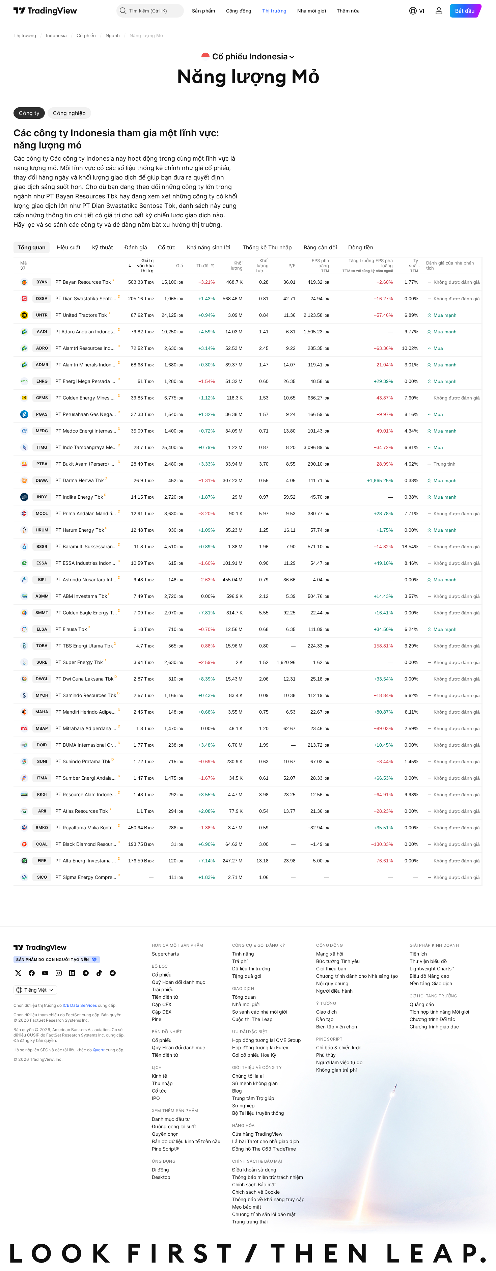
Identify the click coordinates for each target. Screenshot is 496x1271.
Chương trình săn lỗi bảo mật (264, 1214)
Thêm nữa (348, 10)
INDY (42, 496)
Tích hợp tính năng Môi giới (439, 1012)
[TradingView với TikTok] (99, 973)
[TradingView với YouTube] (45, 973)
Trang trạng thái (250, 1221)
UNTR (42, 314)
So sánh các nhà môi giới (259, 1012)
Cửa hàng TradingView (257, 1134)
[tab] (29, 113)
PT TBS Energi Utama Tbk (84, 645)
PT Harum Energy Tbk (79, 530)
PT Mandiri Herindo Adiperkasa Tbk (86, 712)
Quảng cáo (422, 1004)
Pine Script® (165, 1149)
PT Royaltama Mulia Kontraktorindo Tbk (86, 827)
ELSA (42, 629)
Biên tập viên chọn (336, 1026)
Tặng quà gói (246, 976)
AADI (42, 331)
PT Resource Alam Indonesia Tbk (86, 794)
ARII (42, 810)
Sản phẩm (203, 10)
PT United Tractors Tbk (81, 315)
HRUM (42, 529)
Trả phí (239, 961)
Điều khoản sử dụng (254, 1169)
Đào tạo (324, 1019)
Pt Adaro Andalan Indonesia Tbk (86, 331)
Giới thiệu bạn (331, 968)
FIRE (42, 860)
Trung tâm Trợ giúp (253, 1098)
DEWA (42, 480)
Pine (156, 1019)
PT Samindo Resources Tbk (85, 695)
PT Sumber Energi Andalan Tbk (86, 778)
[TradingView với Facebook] (31, 973)
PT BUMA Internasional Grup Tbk (86, 745)
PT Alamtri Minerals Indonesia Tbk (86, 364)
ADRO (42, 348)
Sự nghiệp (243, 1105)
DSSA (42, 298)
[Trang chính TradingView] (45, 11)
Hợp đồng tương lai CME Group (266, 1040)
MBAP (42, 728)
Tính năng (243, 954)
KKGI (42, 794)
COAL (42, 844)
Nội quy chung (332, 983)
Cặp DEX (161, 1012)
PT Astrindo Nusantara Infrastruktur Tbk (86, 579)
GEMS (42, 397)
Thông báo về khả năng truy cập (268, 1199)
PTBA (42, 463)
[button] (220, 11)
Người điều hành (334, 991)
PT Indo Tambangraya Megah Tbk (86, 447)
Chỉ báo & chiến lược (338, 1047)
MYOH (42, 695)
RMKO (42, 827)
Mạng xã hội (329, 954)
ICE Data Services (80, 1005)
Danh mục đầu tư (171, 1119)
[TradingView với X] (18, 973)
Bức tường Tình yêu (338, 961)
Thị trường (274, 10)
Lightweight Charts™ (432, 968)
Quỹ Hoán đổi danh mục (178, 982)
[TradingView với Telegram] (85, 973)
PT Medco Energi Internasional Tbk (86, 431)
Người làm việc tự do (339, 1062)
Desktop (161, 1177)
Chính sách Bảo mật (254, 1184)
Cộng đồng (239, 10)
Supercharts (165, 954)
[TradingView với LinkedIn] (72, 973)
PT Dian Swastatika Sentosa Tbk (86, 298)
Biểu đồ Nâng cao (429, 976)
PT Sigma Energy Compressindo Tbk (86, 877)
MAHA (41, 711)
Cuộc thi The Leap (252, 1019)
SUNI (42, 761)
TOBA (42, 645)
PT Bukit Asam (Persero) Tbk (86, 464)
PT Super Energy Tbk (79, 662)
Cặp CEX (161, 1004)
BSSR (41, 546)
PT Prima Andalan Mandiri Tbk (86, 513)
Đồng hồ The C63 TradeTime (264, 1149)
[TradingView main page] (40, 947)
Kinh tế (159, 1076)
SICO (42, 877)
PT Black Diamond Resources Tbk (86, 844)
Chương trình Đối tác (432, 1019)
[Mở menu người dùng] (439, 11)
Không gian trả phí (336, 1070)
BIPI (42, 579)
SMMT (41, 612)
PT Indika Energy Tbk (79, 497)
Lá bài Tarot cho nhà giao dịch (265, 1141)
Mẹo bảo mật (246, 1207)
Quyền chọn (165, 1134)
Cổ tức (159, 1091)
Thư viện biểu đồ (428, 961)
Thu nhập (162, 1083)
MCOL (42, 513)
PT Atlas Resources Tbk (81, 811)
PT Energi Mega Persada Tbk (86, 381)
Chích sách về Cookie (256, 1192)
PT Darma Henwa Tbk (79, 480)
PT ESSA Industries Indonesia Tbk (86, 563)
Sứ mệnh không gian (255, 1083)
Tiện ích (418, 954)
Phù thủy (326, 1055)
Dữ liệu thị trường (251, 968)
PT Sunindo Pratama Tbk (83, 761)
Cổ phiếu (161, 974)
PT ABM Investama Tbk (81, 596)
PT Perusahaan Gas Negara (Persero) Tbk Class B (86, 414)
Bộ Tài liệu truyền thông (258, 1113)
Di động (160, 1169)
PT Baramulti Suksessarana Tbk (86, 546)
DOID (42, 744)
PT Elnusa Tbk (71, 629)
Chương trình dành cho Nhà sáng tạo (357, 976)
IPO (156, 1098)
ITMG (42, 447)
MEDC (42, 430)
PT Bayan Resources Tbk (83, 282)
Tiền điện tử (165, 997)
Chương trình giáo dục (434, 1026)
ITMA (42, 777)
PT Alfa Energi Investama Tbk (86, 860)
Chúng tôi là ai (248, 1076)
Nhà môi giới (311, 10)
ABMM (42, 596)
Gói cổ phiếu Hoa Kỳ (254, 1055)
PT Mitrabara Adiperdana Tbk (86, 728)
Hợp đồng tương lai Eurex (260, 1047)
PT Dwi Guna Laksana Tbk (84, 679)
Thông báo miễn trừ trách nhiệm (267, 1177)
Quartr (99, 1049)
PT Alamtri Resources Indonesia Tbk (86, 348)
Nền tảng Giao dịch (431, 983)
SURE (41, 662)
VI (421, 10)
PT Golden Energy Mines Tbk (86, 397)
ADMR (42, 364)
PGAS (42, 414)
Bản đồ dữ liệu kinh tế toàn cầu (186, 1141)
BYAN (42, 281)
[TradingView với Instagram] (58, 973)
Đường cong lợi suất (174, 1126)
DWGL (42, 678)
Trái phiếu (162, 989)
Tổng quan (244, 997)
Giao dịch (326, 1012)
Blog (237, 1091)
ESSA (41, 562)
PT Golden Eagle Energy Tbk (86, 612)
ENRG (42, 381)
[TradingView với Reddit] (112, 973)
